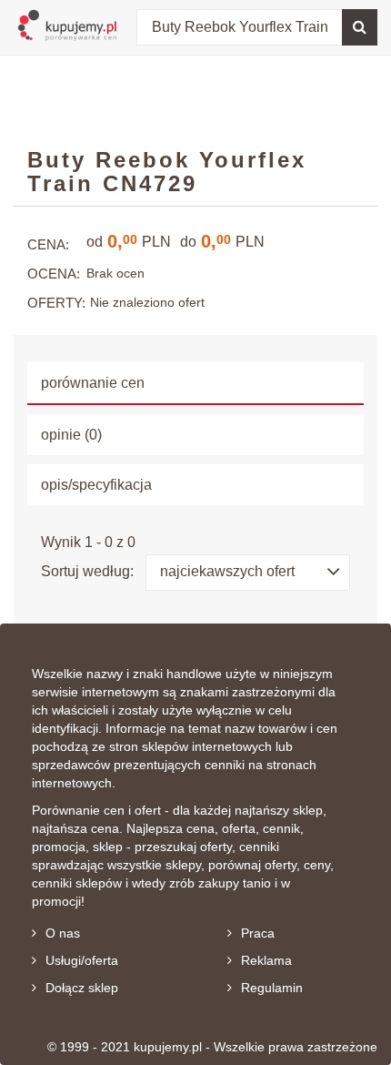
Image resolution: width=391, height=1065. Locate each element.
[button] (247, 572)
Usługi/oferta (81, 960)
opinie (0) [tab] (71, 434)
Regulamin (272, 987)
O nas (62, 933)
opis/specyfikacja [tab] (96, 484)
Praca (258, 933)
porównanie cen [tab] (93, 382)
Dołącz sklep (81, 987)
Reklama (266, 960)
